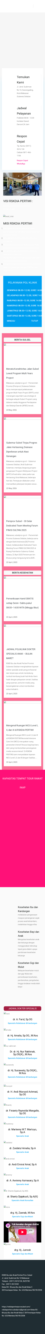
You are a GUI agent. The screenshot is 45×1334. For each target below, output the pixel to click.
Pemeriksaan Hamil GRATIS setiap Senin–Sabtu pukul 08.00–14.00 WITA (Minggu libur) (22, 603)
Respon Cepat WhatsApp (22, 162)
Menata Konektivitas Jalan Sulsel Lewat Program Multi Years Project (22, 373)
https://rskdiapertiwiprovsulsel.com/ (16, 1307)
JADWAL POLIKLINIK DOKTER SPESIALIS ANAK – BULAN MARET (20, 654)
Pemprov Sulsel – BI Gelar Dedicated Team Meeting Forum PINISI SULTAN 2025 (22, 525)
